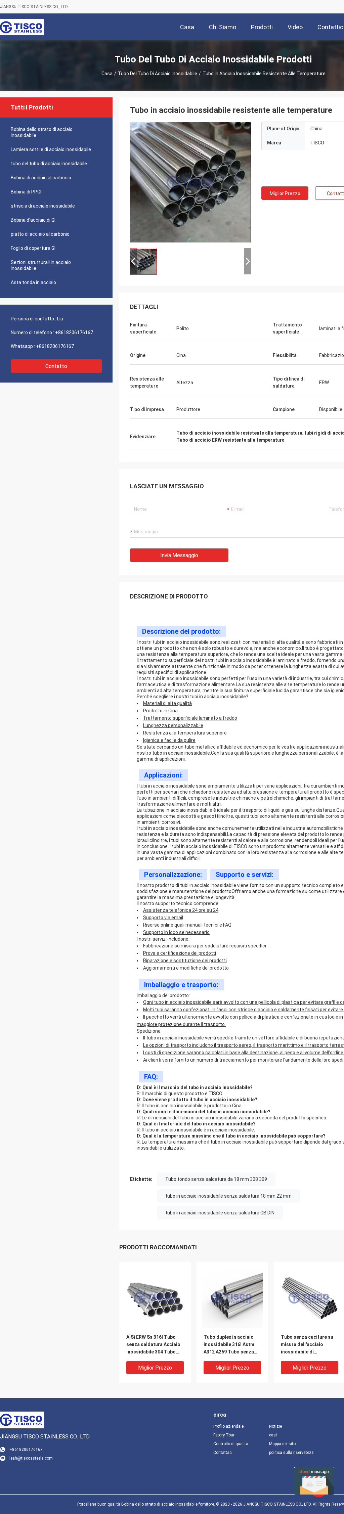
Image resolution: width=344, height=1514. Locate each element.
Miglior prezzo (285, 193)
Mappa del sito (282, 1443)
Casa (107, 73)
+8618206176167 (74, 332)
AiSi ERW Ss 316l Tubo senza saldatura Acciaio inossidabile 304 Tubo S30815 (153, 1344)
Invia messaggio (179, 555)
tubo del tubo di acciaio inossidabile (157, 73)
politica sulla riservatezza (291, 1452)
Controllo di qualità (230, 1443)
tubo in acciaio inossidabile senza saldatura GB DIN (219, 1212)
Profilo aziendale (228, 1426)
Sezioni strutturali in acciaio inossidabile (41, 265)
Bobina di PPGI (26, 191)
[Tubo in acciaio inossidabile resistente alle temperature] (190, 182)
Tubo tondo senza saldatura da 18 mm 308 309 (216, 1179)
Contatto (56, 366)
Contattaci (222, 1452)
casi (273, 1435)
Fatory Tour (223, 1435)
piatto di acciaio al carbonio (40, 234)
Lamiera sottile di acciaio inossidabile (51, 149)
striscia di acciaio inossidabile (43, 206)
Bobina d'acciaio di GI (33, 220)
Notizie (275, 1426)
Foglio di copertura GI (33, 248)
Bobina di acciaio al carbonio (41, 177)
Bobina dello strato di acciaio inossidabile (42, 132)
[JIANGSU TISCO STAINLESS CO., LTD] (22, 27)
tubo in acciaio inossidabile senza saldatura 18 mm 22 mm (228, 1196)
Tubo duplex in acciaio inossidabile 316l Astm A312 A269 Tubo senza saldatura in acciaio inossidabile (229, 1344)
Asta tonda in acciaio (33, 282)
